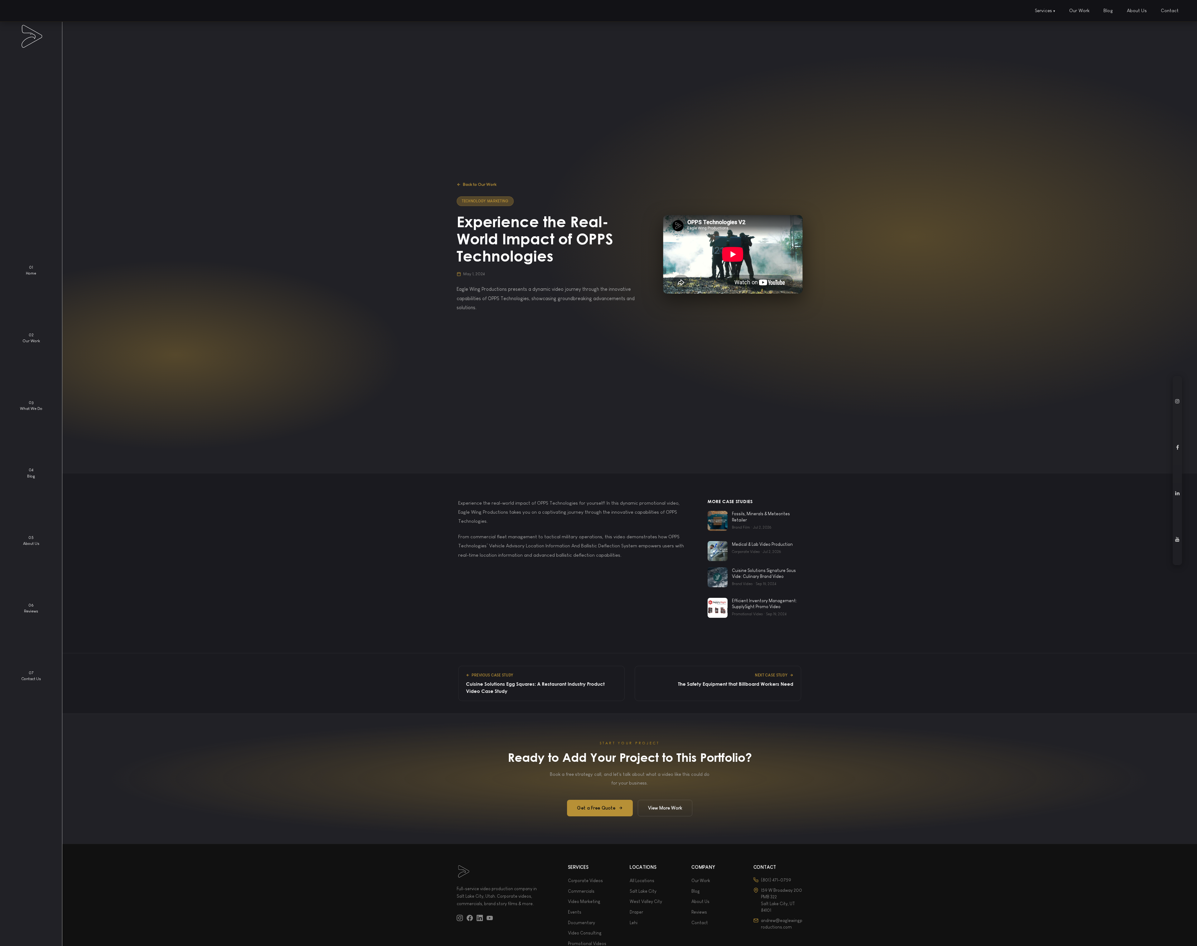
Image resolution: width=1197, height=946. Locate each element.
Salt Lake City (643, 891)
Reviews (699, 912)
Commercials (581, 891)
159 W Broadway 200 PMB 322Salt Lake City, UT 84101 (781, 900)
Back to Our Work (480, 184)
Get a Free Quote (596, 807)
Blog (1108, 10)
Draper (636, 912)
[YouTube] (490, 917)
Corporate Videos (585, 880)
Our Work (1079, 10)
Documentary (581, 922)
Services (1045, 10)
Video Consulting (585, 932)
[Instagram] (460, 917)
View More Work (665, 807)
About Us (1137, 10)
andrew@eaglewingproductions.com (781, 923)
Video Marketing (584, 901)
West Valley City (646, 901)
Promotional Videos (587, 943)
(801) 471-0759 (776, 879)
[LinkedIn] (480, 917)
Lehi (633, 922)
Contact (1170, 10)
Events (574, 912)
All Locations (642, 880)
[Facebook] (470, 917)
